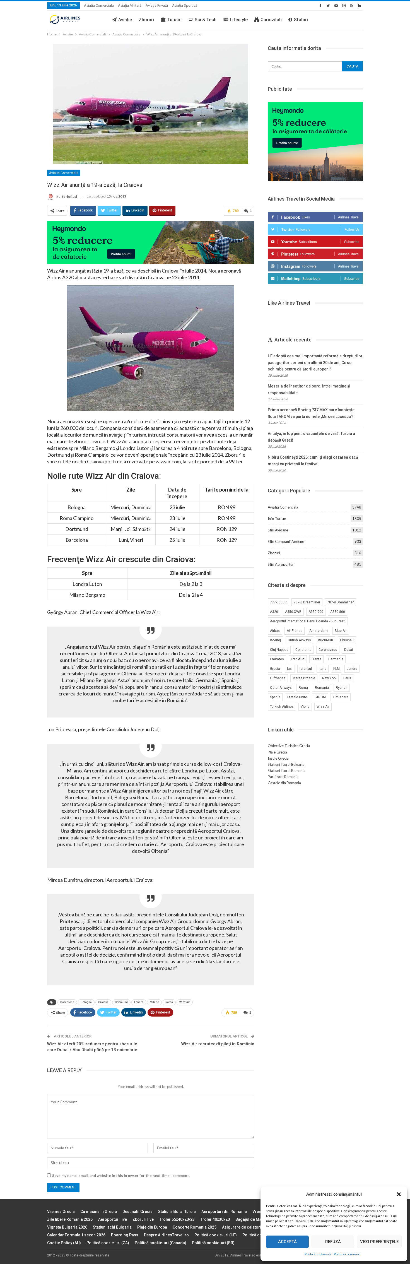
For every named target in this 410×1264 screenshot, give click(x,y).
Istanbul (306, 669)
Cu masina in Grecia (98, 1211)
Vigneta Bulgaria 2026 (67, 1227)
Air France (294, 631)
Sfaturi (301, 19)
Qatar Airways (281, 688)
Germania (335, 659)
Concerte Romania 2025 (194, 1227)
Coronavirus (328, 650)
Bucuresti (325, 640)
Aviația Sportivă (184, 5)
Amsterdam (318, 631)
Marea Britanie (304, 678)
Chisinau (347, 640)
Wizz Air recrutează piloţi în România (217, 1043)
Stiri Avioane (278, 530)
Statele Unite (297, 697)
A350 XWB (293, 612)
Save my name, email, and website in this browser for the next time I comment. (121, 1175)
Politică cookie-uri (318, 1254)
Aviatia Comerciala (99, 5)
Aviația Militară (129, 5)
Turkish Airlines (282, 707)
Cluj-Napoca (279, 650)
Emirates (277, 659)
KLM (336, 669)
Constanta (303, 650)
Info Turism (277, 518)
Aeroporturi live (112, 1219)
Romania (322, 688)
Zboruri (146, 19)
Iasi (290, 669)
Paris (347, 678)
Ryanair (342, 688)
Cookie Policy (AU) (64, 1243)
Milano (154, 1002)
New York (329, 678)
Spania (275, 697)
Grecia (275, 669)
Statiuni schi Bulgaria (112, 1227)
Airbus (275, 631)
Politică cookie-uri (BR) (213, 1243)
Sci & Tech (205, 19)
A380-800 (337, 612)
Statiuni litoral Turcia (177, 1211)
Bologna (86, 1002)
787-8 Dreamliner (307, 602)
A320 (274, 612)
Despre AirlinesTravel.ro (166, 1235)
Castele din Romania (284, 783)
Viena (305, 707)
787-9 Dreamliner (340, 602)
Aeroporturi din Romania (224, 1211)
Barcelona (67, 1002)
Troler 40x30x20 (215, 1219)
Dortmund (121, 1002)
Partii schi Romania (283, 776)
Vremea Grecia (61, 1211)
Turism (174, 19)
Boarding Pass (124, 1235)
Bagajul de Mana (250, 1219)
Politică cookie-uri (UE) (215, 1235)
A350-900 (315, 612)
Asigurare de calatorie (242, 1227)
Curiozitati (271, 19)
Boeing (275, 640)
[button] (399, 1194)
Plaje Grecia (277, 752)
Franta (316, 659)
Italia (322, 669)
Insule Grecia (278, 758)
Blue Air (341, 631)
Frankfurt (298, 659)
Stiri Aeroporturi (281, 564)
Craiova (103, 1002)
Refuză (333, 1241)
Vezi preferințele (379, 1241)
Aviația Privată (157, 5)
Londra (138, 1002)
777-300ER (278, 602)
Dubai (348, 650)
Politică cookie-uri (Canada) (160, 1243)
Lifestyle (239, 19)
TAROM (320, 697)
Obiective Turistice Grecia (289, 745)
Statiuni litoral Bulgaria (286, 764)
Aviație (125, 19)
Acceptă (287, 1241)
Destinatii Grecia (137, 1211)
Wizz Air (184, 1002)
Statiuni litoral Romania (286, 770)
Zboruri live (143, 1219)
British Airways (299, 640)
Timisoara (340, 697)
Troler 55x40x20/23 (177, 1219)
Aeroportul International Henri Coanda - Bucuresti (308, 621)
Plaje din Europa (152, 1227)
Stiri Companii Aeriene (286, 541)
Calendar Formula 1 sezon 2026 (76, 1235)
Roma (169, 1002)
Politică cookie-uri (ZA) (107, 1243)
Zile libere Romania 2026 (70, 1219)
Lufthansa (278, 678)
